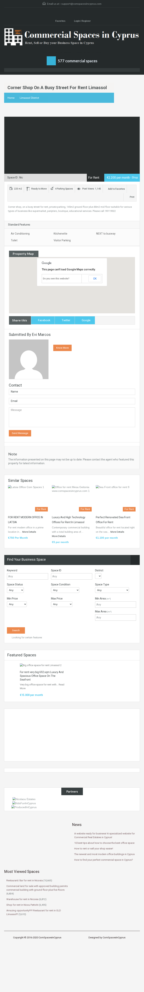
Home (11, 97)
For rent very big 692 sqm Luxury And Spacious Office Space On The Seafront (42, 676)
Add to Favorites (116, 189)
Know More (62, 347)
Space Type (102, 584)
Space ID (56, 570)
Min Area (103, 598)
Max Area (103, 611)
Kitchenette (60, 233)
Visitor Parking (62, 240)
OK (95, 278)
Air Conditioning (20, 233)
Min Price (12, 598)
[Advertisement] (72, 735)
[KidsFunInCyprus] (24, 802)
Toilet (14, 240)
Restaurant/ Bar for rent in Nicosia (24, 880)
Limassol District (29, 97)
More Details (29, 531)
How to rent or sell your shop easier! (93, 848)
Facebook (44, 320)
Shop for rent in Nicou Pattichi (22, 904)
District (99, 570)
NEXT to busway (106, 233)
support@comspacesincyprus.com (81, 3)
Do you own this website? (56, 278)
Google (86, 320)
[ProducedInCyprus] (24, 806)
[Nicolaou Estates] (24, 798)
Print (132, 197)
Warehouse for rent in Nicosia (22, 899)
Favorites (60, 21)
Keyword (12, 570)
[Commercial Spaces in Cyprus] (72, 39)
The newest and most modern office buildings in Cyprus (104, 854)
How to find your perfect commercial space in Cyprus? (103, 859)
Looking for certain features (26, 637)
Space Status (15, 584)
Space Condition (60, 584)
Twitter (66, 320)
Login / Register (82, 21)
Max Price (57, 598)
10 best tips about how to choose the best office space (104, 843)
